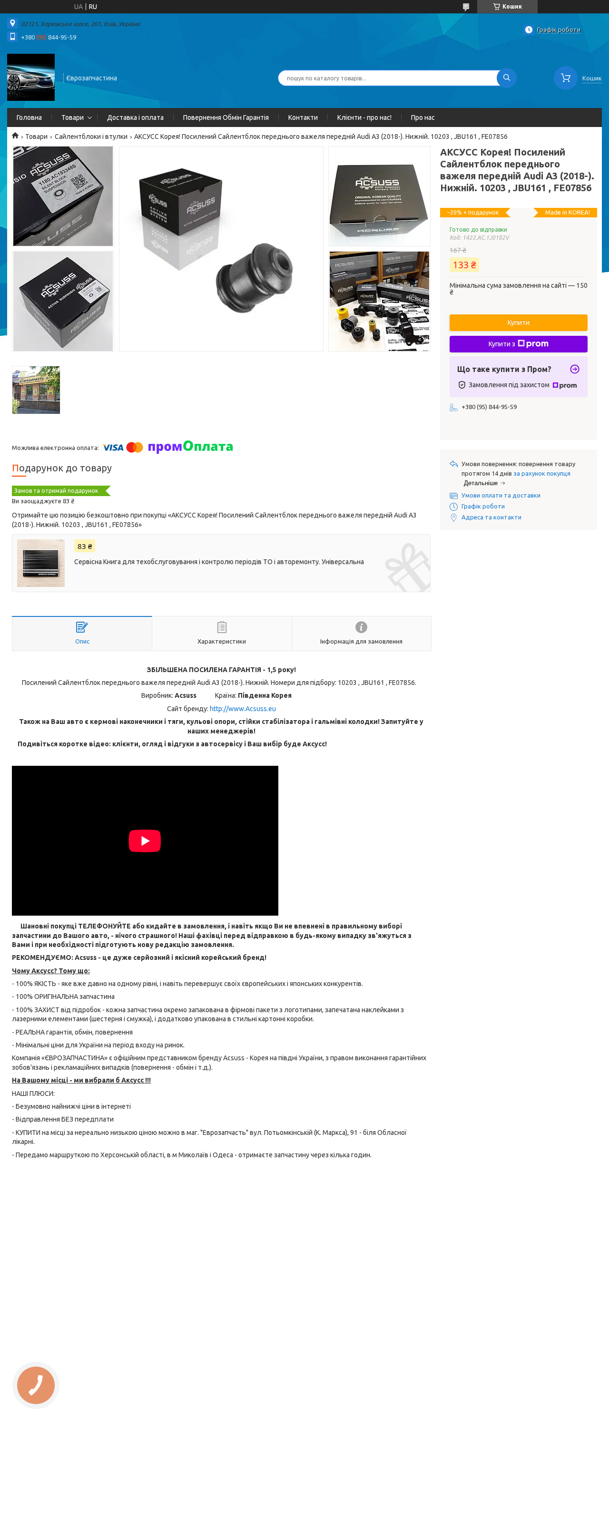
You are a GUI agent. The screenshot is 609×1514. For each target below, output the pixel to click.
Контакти (303, 117)
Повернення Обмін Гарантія (226, 117)
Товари (72, 117)
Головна (29, 117)
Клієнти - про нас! (364, 117)
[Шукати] (507, 78)
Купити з (502, 344)
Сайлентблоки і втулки (91, 136)
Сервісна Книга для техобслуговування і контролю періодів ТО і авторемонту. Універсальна (219, 562)
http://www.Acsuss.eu (243, 709)
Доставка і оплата (135, 117)
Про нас (423, 117)
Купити (519, 322)
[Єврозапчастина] (31, 77)
